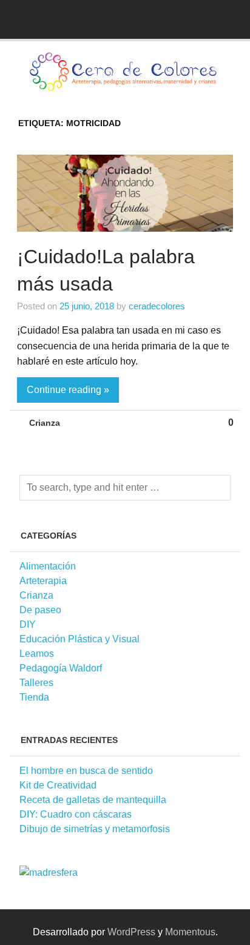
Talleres (36, 683)
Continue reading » (68, 390)
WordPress (131, 932)
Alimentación (47, 566)
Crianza (44, 423)
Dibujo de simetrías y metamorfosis (94, 829)
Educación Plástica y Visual (79, 639)
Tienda (34, 697)
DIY (27, 624)
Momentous (190, 932)
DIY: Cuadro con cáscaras (75, 814)
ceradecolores (157, 306)
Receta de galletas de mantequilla (92, 800)
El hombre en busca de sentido (86, 770)
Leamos (36, 653)
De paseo (40, 610)
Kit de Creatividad (57, 785)
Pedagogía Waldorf (60, 668)
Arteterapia (43, 581)
